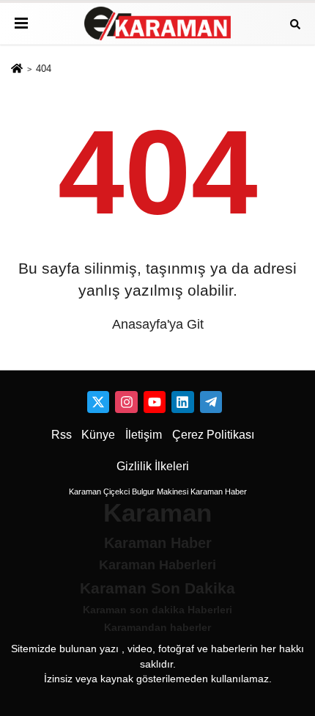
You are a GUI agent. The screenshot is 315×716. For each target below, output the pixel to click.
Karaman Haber (218, 491)
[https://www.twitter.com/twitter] (98, 402)
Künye (98, 434)
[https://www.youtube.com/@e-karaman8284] (155, 402)
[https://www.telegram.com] (211, 402)
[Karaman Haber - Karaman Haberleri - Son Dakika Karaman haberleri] (157, 24)
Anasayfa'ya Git (158, 324)
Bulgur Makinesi (160, 491)
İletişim (143, 434)
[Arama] (295, 23)
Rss (61, 434)
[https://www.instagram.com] (126, 402)
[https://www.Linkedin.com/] (182, 402)
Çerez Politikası (213, 434)
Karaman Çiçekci (99, 491)
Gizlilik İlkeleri (152, 466)
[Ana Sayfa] (17, 69)
